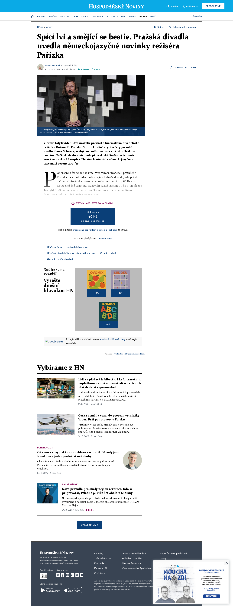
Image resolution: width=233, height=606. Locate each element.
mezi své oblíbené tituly (113, 339)
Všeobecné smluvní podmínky (136, 568)
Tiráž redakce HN (102, 558)
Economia (99, 563)
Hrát (97, 292)
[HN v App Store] (72, 590)
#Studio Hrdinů (108, 253)
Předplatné (213, 6)
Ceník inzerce (100, 573)
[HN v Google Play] (50, 590)
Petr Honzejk (45, 447)
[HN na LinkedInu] (72, 575)
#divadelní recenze (77, 247)
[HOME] (32, 17)
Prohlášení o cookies (132, 558)
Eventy (163, 558)
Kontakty (98, 554)
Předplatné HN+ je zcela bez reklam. (129, 354)
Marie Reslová (52, 65)
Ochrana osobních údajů (134, 554)
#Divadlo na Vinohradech (60, 259)
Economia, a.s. (60, 557)
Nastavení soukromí (131, 563)
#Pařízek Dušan (55, 247)
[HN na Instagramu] (67, 575)
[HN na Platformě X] (58, 575)
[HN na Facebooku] (62, 575)
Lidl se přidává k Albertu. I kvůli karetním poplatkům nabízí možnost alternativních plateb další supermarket (109, 383)
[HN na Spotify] (77, 575)
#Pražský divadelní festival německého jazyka (71, 253)
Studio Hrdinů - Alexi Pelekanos (74, 133)
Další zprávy (89, 524)
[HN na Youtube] (81, 575)
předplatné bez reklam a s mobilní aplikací (95, 229)
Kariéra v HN (100, 568)
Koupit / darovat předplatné (173, 554)
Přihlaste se (105, 238)
